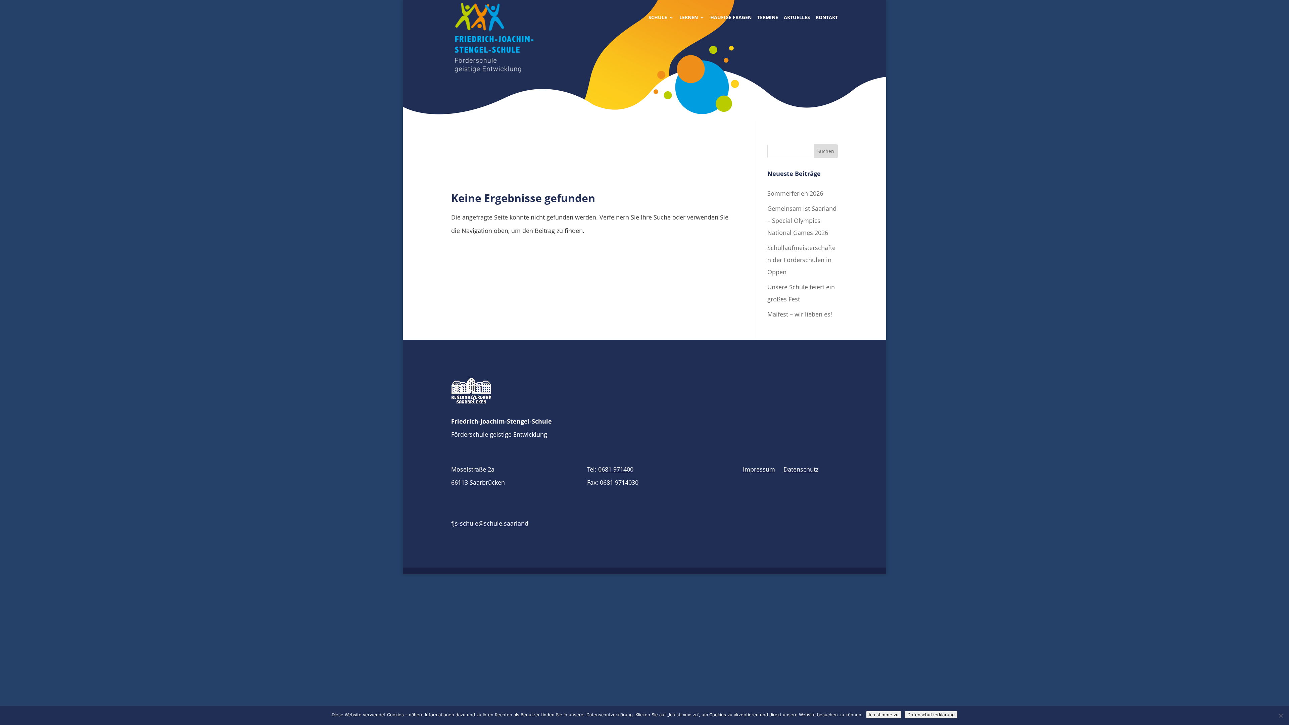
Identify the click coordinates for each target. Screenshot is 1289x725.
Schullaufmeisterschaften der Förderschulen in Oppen (801, 260)
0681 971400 (615, 469)
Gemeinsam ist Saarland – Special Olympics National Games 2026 (802, 220)
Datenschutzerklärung (931, 714)
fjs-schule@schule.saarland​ (489, 523)
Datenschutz (800, 469)
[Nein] (1280, 715)
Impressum (759, 469)
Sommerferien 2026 (795, 193)
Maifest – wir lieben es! (799, 314)
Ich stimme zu (884, 714)
